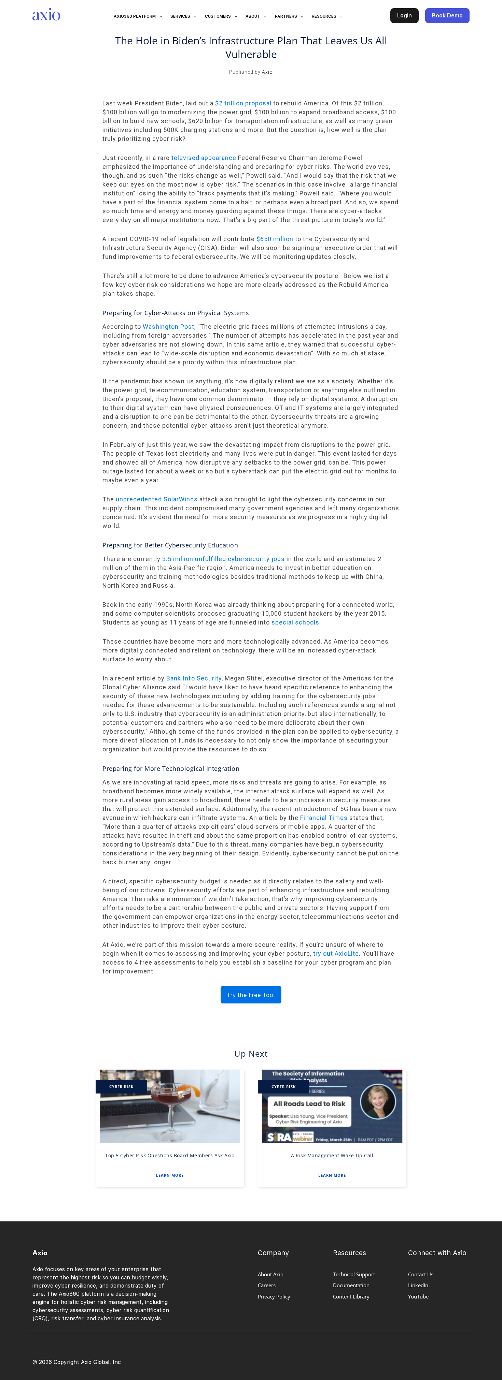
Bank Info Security (194, 678)
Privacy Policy (274, 1296)
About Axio (270, 1274)
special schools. (296, 622)
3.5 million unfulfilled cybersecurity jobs (223, 558)
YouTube (418, 1296)
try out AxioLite (336, 953)
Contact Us (420, 1274)
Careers (267, 1285)
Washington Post (168, 326)
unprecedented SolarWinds (157, 499)
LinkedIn (418, 1285)
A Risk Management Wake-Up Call (332, 1155)
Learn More (170, 1175)
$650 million (274, 239)
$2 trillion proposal (243, 103)
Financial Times (324, 817)
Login (404, 15)
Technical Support (354, 1274)
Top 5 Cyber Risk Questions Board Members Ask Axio (170, 1155)
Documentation (351, 1285)
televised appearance (203, 157)
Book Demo (447, 15)
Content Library (351, 1296)
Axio (267, 72)
